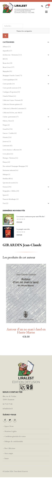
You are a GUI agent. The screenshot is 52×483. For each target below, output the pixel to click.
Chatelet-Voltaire (8, 96)
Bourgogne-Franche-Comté (11, 75)
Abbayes (5, 47)
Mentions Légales (10, 431)
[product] (8, 219)
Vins (4, 203)
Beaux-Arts (6, 63)
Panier (6, 458)
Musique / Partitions (9, 158)
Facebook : (5, 420)
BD (4, 59)
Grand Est (6, 129)
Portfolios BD (7, 178)
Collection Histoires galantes (11, 104)
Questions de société (9, 183)
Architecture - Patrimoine (10, 55)
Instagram (15, 420)
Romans (5, 187)
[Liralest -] (19, 7)
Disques (5, 125)
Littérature (6, 146)
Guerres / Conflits (8, 133)
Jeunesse (5, 141)
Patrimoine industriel (9, 170)
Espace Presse (9, 426)
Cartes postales (7, 84)
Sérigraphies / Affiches (9, 191)
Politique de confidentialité (13, 441)
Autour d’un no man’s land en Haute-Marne (26, 331)
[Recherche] (5, 35)
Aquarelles (6, 51)
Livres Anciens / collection (11, 150)
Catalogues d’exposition (10, 92)
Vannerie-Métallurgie (9, 199)
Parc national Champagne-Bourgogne (14, 166)
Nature (5, 162)
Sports (5, 195)
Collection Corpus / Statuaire (12, 100)
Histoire (5, 137)
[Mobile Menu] (46, 12)
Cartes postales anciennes (10, 88)
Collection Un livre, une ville (11, 113)
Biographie (6, 71)
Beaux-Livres (7, 67)
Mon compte (8, 453)
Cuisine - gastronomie (9, 117)
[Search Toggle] (42, 6)
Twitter (10, 420)
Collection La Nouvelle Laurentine (13, 108)
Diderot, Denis (7, 121)
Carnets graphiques (9, 80)
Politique (5, 174)
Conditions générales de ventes (15, 436)
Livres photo (6, 154)
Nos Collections (9, 448)
